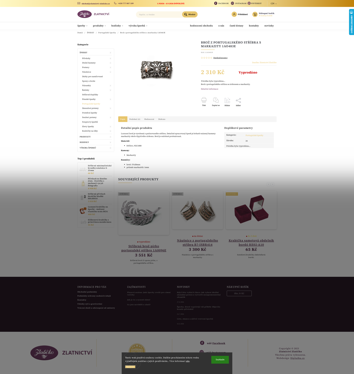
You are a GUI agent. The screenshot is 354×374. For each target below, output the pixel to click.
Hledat (191, 14)
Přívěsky (86, 58)
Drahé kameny (89, 62)
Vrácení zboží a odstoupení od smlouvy (96, 308)
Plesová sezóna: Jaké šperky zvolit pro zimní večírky (149, 293)
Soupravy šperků (90, 121)
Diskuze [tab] (162, 119)
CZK (273, 3)
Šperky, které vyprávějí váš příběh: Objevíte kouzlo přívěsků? (198, 308)
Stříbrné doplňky (90, 94)
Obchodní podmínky (87, 292)
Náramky (86, 85)
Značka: (264, 62)
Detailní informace (209, 89)
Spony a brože (88, 81)
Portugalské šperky (91, 103)
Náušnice (86, 71)
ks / (239, 293)
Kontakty (81, 300)
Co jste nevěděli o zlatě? (139, 304)
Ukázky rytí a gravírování (89, 304)
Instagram (241, 3)
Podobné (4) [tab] (134, 119)
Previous (269, 184)
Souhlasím (220, 359)
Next (273, 184)
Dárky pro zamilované (92, 76)
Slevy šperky (88, 126)
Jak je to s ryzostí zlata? (138, 300)
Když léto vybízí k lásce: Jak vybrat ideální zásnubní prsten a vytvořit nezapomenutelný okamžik (199, 294)
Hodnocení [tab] (149, 119)
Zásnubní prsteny (90, 108)
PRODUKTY (85, 136)
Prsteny (85, 67)
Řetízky (85, 90)
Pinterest (256, 3)
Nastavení (130, 367)
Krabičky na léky (90, 130)
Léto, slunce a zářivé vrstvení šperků (195, 319)
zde (188, 361)
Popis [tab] (122, 119)
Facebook (223, 3)
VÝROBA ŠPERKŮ (88, 147)
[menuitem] (83, 25)
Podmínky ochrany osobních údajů (94, 296)
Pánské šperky (89, 99)
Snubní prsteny (89, 117)
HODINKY (84, 142)
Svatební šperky (89, 112)
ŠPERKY (83, 52)
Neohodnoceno (220, 58)
